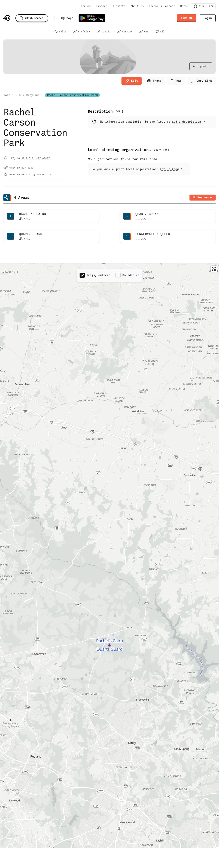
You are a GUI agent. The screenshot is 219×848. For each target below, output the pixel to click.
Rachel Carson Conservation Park (72, 95)
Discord (101, 6)
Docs (183, 6)
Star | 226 (205, 6)
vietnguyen (33, 174)
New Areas (205, 197)
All (162, 31)
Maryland (32, 95)
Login (207, 18)
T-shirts (119, 6)
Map (179, 81)
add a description (186, 122)
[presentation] (200, 66)
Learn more (161, 149)
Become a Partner (162, 6)
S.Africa (84, 31)
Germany (127, 31)
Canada (106, 31)
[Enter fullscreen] (214, 269)
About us (137, 6)
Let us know (169, 169)
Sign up (187, 18)
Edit (134, 81)
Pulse (63, 31)
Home (6, 95)
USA (146, 31)
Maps (70, 18)
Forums (86, 6)
